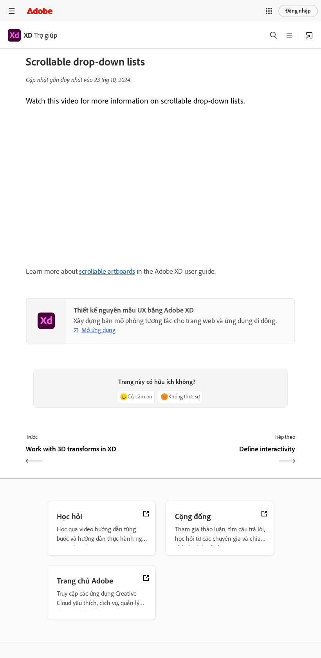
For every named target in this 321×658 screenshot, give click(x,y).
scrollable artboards (107, 271)
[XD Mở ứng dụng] (309, 35)
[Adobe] (39, 11)
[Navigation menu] (11, 11)
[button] (269, 11)
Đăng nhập (298, 10)
